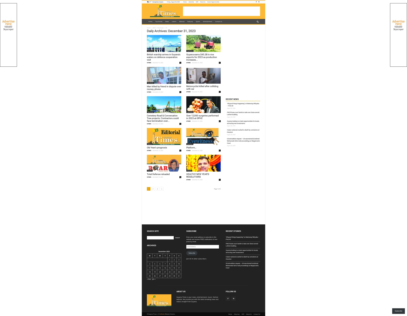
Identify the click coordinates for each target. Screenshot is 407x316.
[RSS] (259, 1)
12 (155, 268)
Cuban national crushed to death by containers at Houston (243, 131)
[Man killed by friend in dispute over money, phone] (164, 75)
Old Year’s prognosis (157, 147)
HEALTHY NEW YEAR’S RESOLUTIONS (197, 175)
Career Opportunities (213, 2)
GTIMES (149, 62)
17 (179, 268)
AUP (197, 2)
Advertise (191, 2)
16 (174, 268)
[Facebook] (256, 1)
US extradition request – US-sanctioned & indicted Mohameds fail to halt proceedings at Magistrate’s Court (243, 141)
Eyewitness (190, 144)
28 (165, 276)
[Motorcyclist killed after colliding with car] (203, 75)
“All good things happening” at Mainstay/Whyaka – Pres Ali (243, 105)
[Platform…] (203, 136)
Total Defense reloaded (158, 174)
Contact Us (218, 21)
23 (174, 272)
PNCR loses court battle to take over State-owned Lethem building (243, 113)
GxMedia (162, 314)
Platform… (191, 147)
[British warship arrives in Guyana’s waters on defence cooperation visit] (164, 43)
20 (160, 272)
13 (160, 268)
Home (185, 2)
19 (155, 272)
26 (155, 276)
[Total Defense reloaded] (164, 163)
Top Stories (158, 21)
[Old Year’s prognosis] (164, 136)
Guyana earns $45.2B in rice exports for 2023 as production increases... (201, 57)
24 (179, 272)
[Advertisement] (221, 11)
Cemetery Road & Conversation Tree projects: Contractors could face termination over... (163, 118)
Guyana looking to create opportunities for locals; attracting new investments (243, 122)
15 (170, 268)
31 (179, 276)
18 (150, 272)
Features (190, 21)
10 (179, 264)
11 (150, 268)
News (167, 21)
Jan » (153, 279)
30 (174, 276)
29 (170, 276)
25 (150, 276)
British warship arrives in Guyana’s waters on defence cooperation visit (163, 57)
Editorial (181, 21)
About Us (202, 2)
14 (165, 268)
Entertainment (207, 21)
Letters (174, 21)
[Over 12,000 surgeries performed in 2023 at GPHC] (203, 104)
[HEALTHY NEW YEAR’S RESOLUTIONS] (203, 163)
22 (170, 272)
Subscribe (192, 253)
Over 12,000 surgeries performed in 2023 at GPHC (202, 117)
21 (165, 272)
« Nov (149, 279)
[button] (257, 21)
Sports (198, 21)
